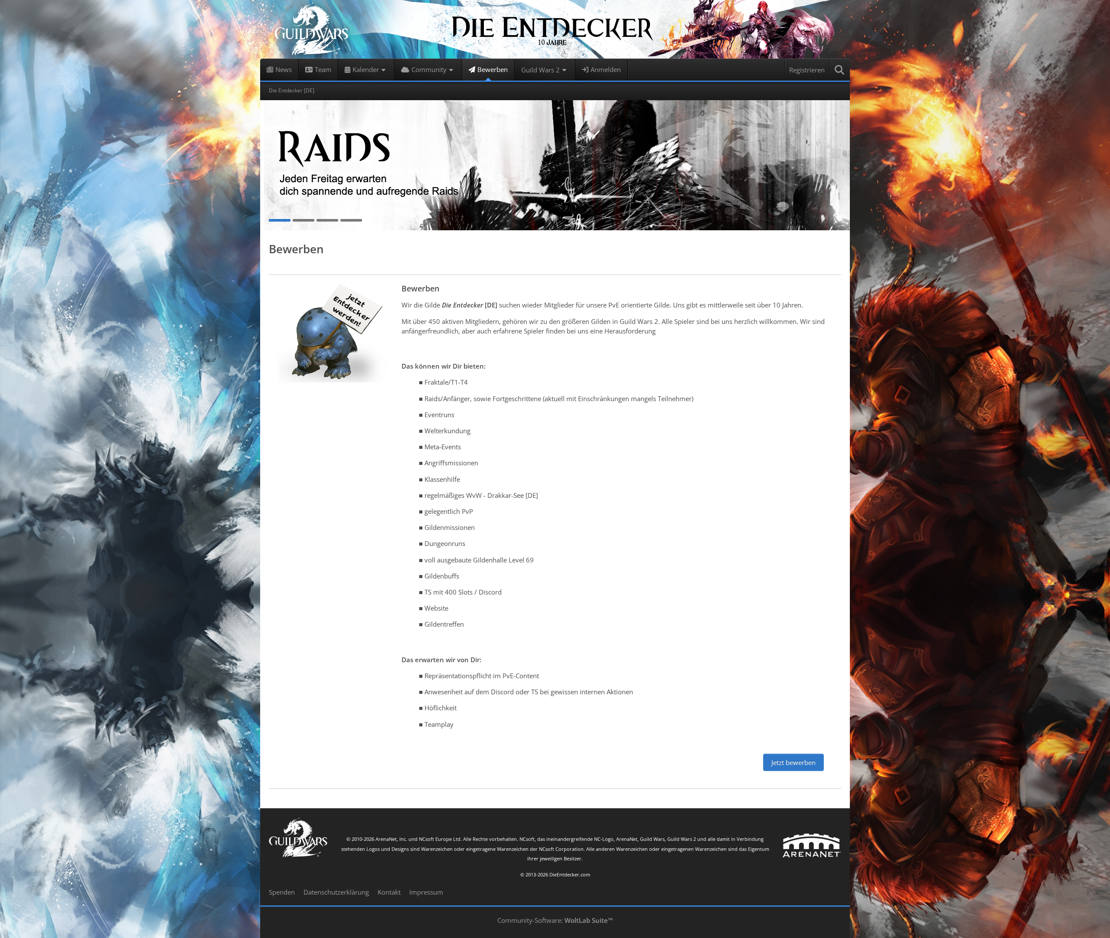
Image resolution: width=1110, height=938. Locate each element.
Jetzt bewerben (793, 762)
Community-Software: (555, 920)
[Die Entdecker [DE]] (555, 29)
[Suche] (839, 70)
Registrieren (807, 69)
